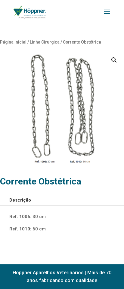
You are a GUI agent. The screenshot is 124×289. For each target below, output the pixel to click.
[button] (114, 60)
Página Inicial (13, 42)
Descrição (20, 200)
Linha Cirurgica (45, 42)
